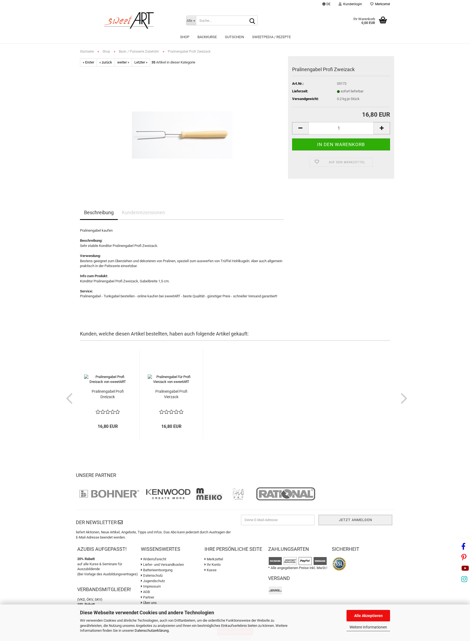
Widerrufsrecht (154, 559)
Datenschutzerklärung (152, 630)
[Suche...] (252, 21)
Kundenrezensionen (143, 212)
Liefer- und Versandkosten (163, 565)
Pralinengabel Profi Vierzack (171, 394)
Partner (148, 597)
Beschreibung (99, 212)
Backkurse (207, 37)
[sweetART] (129, 20)
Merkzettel (381, 4)
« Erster (88, 62)
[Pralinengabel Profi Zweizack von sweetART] (182, 128)
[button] (326, 5)
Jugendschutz (153, 581)
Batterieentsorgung (157, 570)
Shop (184, 37)
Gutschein (234, 37)
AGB (146, 592)
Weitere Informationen (368, 627)
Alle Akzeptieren (368, 615)
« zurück (105, 62)
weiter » (123, 62)
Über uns (149, 603)
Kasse (211, 570)
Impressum (151, 586)
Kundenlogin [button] (352, 4)
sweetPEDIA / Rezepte (271, 37)
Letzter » (140, 62)
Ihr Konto (213, 565)
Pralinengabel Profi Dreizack (108, 394)
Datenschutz (152, 575)
